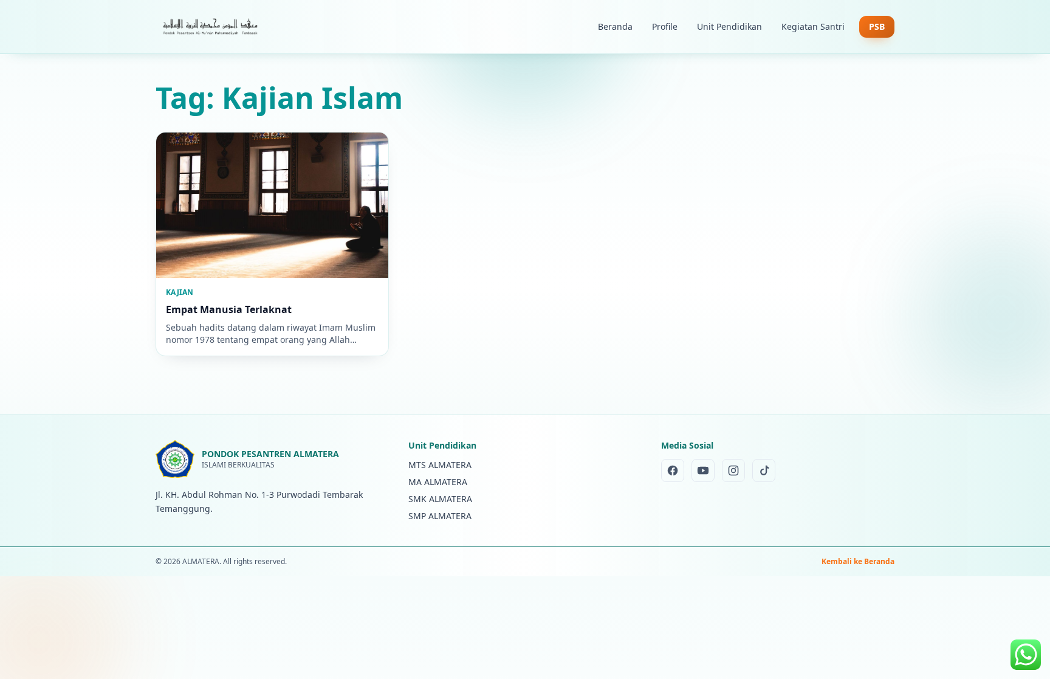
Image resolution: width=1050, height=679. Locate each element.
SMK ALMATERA (440, 499)
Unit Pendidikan (729, 26)
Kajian (180, 292)
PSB (877, 26)
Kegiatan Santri (813, 26)
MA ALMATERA (437, 482)
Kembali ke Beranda (858, 562)
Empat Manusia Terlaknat (229, 309)
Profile (665, 26)
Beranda (615, 26)
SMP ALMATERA (440, 516)
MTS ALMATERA (440, 464)
